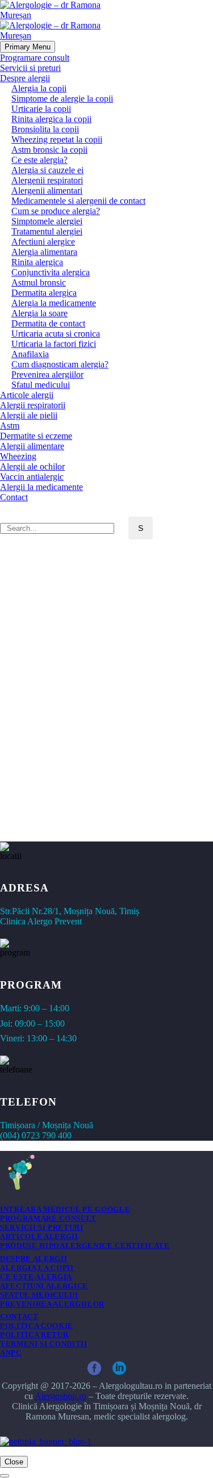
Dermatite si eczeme (36, 436)
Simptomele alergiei (46, 221)
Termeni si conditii (43, 1343)
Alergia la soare (39, 313)
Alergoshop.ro (60, 1396)
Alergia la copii (38, 88)
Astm (9, 425)
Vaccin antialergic (32, 476)
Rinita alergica (37, 262)
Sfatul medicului (40, 385)
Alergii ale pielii (28, 415)
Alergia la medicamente (53, 303)
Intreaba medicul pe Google (65, 1209)
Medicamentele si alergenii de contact (78, 201)
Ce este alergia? (39, 160)
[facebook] (94, 1368)
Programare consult (34, 57)
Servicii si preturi (30, 68)
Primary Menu (28, 47)
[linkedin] (119, 1368)
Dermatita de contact (48, 323)
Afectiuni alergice (43, 241)
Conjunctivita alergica (50, 272)
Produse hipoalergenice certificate (85, 1245)
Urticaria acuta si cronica (55, 333)
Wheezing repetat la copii (56, 139)
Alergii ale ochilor (32, 466)
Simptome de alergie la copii (62, 98)
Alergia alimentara (44, 252)
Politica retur (34, 1334)
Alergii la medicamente (41, 487)
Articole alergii (26, 395)
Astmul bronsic (38, 282)
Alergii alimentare (32, 446)
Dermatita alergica (44, 293)
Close (14, 1462)
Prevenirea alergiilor (47, 374)
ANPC (11, 1353)
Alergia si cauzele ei (47, 170)
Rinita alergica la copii (51, 119)
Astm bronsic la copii (49, 149)
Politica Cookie (36, 1325)
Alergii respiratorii (32, 405)
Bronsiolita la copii (45, 129)
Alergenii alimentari (46, 190)
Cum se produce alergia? (55, 211)
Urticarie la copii (41, 109)
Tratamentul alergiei (46, 231)
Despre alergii (25, 78)
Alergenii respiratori (47, 180)
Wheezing (18, 456)
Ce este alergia (36, 1276)
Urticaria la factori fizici (53, 344)
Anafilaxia (30, 354)
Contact (14, 497)
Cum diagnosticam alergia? (59, 364)
